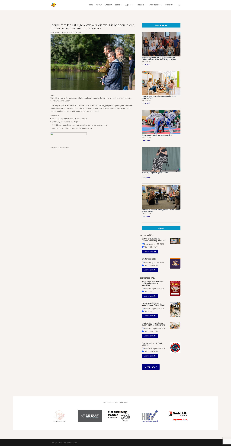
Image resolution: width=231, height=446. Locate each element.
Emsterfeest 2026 (149, 259)
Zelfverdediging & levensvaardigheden (157, 135)
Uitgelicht (108, 5)
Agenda (128, 5)
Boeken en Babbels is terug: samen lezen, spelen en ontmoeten (161, 210)
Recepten (140, 5)
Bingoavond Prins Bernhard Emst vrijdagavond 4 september (152, 283)
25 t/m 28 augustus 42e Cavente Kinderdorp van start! (153, 240)
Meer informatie (150, 251)
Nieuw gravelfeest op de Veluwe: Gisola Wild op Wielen (153, 304)
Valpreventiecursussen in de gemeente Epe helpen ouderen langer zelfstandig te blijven (159, 58)
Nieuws (99, 5)
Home (90, 5)
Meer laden (150, 367)
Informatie (169, 5)
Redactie (58, 32)
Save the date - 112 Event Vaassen (152, 344)
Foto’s (117, 5)
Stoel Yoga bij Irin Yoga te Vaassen (155, 172)
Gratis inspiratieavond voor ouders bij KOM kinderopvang (159, 97)
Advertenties (155, 5)
